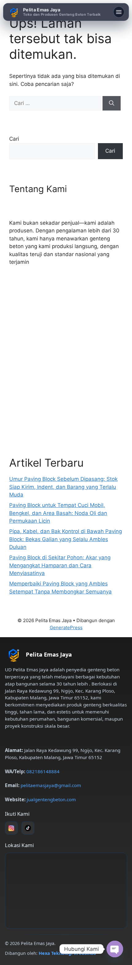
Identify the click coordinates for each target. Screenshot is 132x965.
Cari (14, 139)
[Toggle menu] (118, 12)
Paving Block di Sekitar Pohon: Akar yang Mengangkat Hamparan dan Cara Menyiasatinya (60, 565)
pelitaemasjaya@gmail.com (51, 785)
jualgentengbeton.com (51, 799)
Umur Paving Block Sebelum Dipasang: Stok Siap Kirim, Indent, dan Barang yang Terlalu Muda (63, 487)
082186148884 (43, 771)
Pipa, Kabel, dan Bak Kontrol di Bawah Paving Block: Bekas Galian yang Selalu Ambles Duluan (65, 539)
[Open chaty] (115, 949)
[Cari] (112, 103)
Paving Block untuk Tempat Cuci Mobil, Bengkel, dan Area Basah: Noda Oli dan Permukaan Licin (58, 513)
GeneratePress (66, 627)
